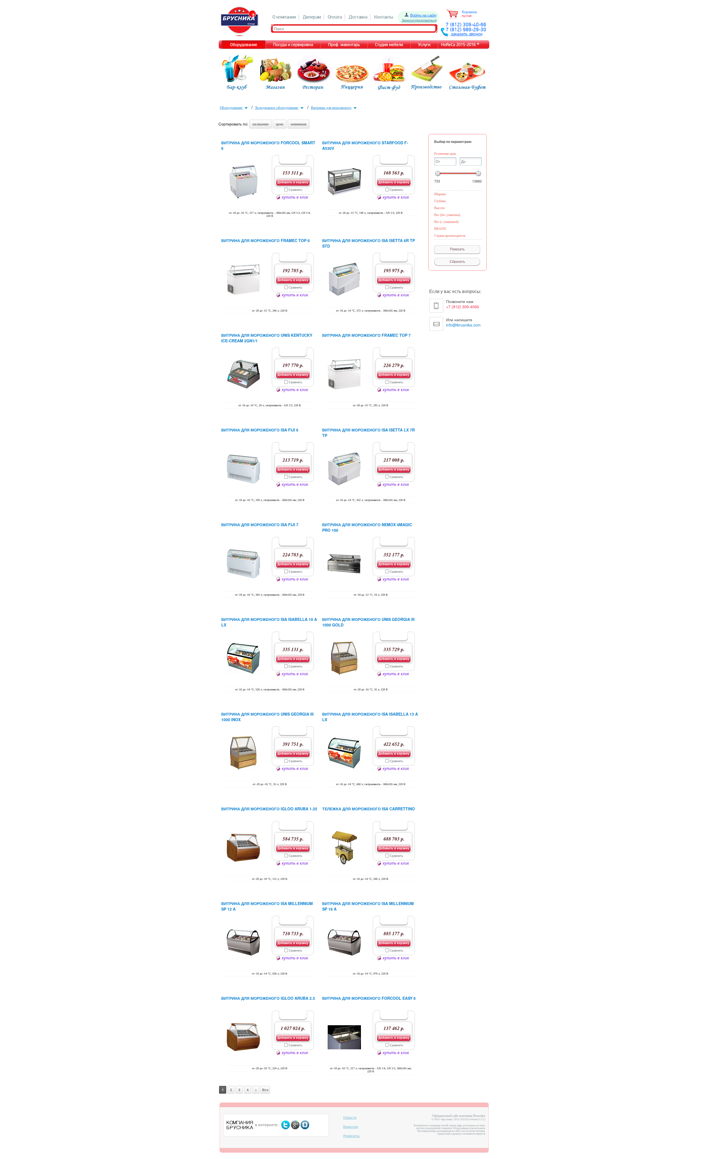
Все (265, 1089)
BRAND (440, 229)
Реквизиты (351, 1136)
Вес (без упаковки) (447, 215)
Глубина (440, 201)
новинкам (298, 124)
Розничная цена (445, 154)
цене (279, 124)
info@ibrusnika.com (463, 325)
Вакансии (350, 1127)
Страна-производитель (449, 236)
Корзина (469, 12)
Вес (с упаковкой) (446, 222)
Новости (349, 1118)
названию (261, 124)
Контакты (383, 17)
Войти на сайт (423, 15)
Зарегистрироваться (419, 20)
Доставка (358, 17)
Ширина (440, 194)
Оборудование (231, 108)
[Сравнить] (286, 189)
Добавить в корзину (292, 182)
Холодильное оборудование (276, 108)
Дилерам (312, 17)
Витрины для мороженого (331, 108)
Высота (439, 208)
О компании (284, 17)
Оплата (335, 17)
